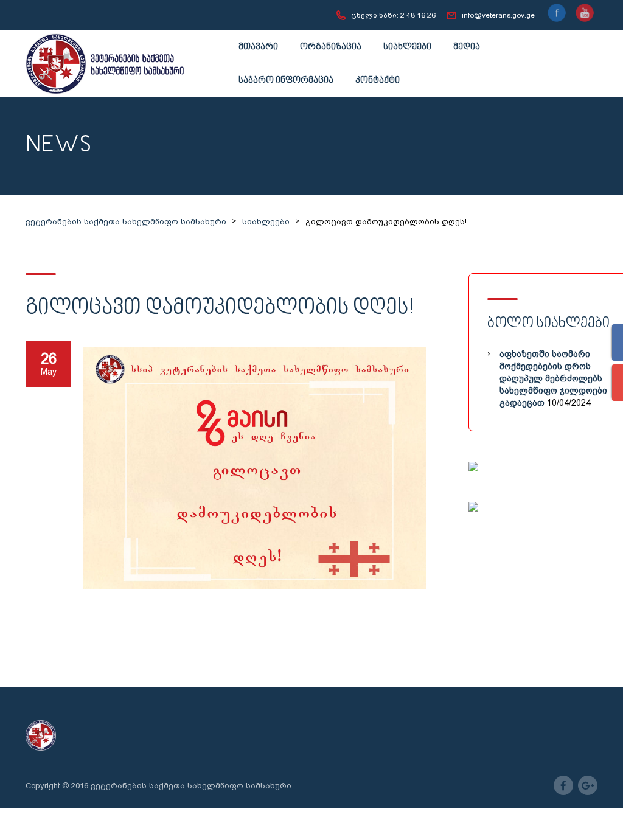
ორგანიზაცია (330, 47)
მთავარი (258, 47)
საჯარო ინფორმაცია (285, 80)
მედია (466, 47)
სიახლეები (407, 47)
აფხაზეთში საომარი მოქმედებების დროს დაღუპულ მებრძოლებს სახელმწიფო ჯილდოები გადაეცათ (553, 378)
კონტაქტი (377, 80)
